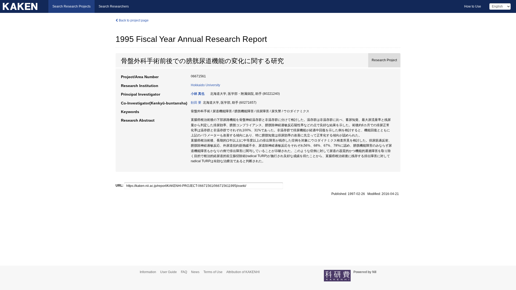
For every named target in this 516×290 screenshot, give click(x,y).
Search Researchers (114, 6)
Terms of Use (213, 272)
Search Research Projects (71, 6)
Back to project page (133, 20)
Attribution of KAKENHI (243, 272)
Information (148, 272)
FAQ (184, 272)
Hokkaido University (205, 85)
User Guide (168, 272)
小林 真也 (198, 94)
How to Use (472, 6)
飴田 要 (196, 102)
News (195, 272)
